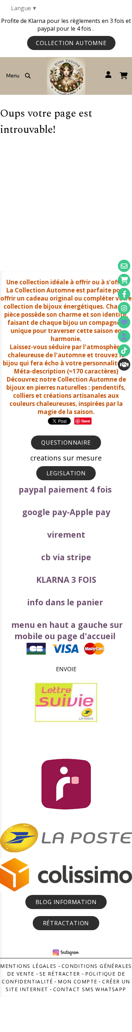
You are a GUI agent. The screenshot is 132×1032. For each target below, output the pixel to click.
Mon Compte (77, 981)
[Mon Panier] (124, 280)
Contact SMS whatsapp (89, 989)
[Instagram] (124, 308)
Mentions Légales (28, 966)
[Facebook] (124, 294)
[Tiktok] (124, 350)
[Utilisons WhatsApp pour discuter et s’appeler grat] (124, 364)
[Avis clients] (124, 322)
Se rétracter (59, 973)
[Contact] (124, 266)
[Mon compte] (124, 336)
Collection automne (71, 43)
